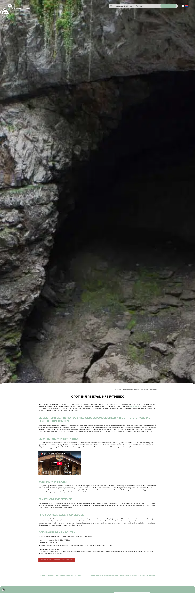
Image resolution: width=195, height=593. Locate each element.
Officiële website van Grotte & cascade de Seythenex (56, 560)
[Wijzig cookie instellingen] (3, 589)
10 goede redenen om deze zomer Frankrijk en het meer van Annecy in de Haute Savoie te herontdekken (122, 576)
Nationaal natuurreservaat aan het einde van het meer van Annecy (60, 576)
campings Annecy (135, 406)
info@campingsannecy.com (19, 10)
